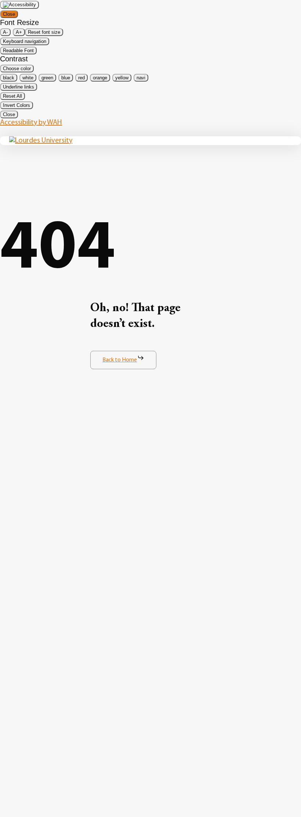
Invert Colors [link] (16, 105)
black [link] (8, 77)
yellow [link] (121, 77)
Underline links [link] (18, 87)
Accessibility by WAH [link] (31, 122)
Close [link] (9, 14)
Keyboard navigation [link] (24, 41)
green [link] (47, 77)
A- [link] (5, 32)
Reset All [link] (12, 96)
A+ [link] (19, 32)
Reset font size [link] (44, 32)
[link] (19, 5)
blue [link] (65, 77)
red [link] (81, 77)
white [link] (27, 77)
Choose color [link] (17, 68)
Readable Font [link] (18, 50)
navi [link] (141, 77)
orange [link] (100, 77)
